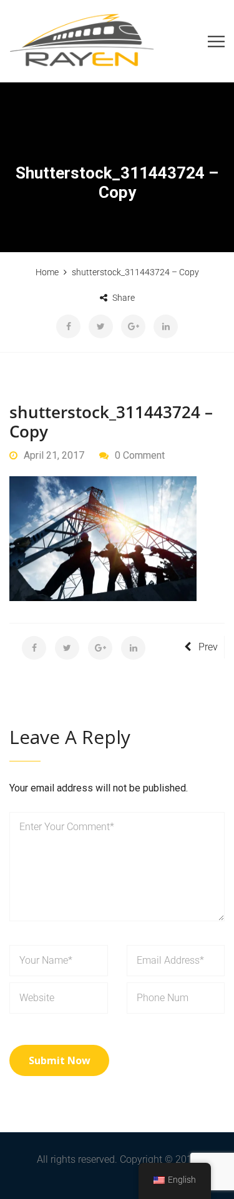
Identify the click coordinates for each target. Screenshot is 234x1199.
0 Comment (140, 455)
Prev (208, 647)
